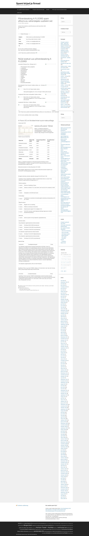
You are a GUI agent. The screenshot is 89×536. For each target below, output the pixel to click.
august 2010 (63, 410)
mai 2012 (62, 388)
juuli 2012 (63, 385)
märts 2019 (63, 318)
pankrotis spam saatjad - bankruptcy (42, 285)
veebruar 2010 (64, 420)
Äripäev (66, 533)
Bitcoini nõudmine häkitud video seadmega (64, 171)
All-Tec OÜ (38, 523)
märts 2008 (63, 456)
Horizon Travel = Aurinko (44, 527)
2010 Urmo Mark (65, 232)
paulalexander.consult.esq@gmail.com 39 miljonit (66, 200)
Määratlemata (63, 79)
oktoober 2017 (64, 340)
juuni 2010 (63, 413)
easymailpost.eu (64, 525)
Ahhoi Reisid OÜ (28, 523)
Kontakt (47, 9)
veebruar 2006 (64, 484)
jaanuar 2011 (63, 402)
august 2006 (63, 476)
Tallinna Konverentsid (56, 531)
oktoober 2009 (64, 426)
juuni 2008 (63, 451)
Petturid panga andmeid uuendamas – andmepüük (66, 133)
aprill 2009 (63, 435)
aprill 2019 (63, 316)
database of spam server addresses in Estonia (27, 285)
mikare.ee (41, 529)
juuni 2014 (63, 363)
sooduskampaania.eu (48, 531)
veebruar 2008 (64, 457)
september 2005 (64, 492)
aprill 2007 (63, 465)
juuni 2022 (63, 293)
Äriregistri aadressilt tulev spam (38, 9)
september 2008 (64, 446)
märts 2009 (63, 437)
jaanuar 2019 (63, 321)
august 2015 (63, 352)
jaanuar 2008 (63, 459)
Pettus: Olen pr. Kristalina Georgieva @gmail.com (65, 153)
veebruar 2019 (64, 319)
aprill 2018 (63, 332)
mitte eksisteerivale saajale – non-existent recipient (65, 82)
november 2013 (64, 374)
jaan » (65, 271)
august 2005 (63, 493)
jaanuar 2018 (63, 335)
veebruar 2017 (64, 344)
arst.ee (68, 523)
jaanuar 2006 (63, 486)
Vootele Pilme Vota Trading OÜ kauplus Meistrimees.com (29, 290)
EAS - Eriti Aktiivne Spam (57, 525)
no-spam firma (64, 86)
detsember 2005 (64, 487)
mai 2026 (63, 280)
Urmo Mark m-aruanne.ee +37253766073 (64, 167)
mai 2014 (63, 365)
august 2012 (63, 384)
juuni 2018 (63, 329)
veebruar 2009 (64, 438)
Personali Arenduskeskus (57, 529)
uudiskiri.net (26, 287)
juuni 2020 (63, 305)
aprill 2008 (63, 454)
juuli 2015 (63, 354)
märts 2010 (63, 418)
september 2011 (64, 395)
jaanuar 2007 (63, 470)
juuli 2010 (63, 412)
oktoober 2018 (64, 322)
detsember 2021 (64, 294)
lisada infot (63, 77)
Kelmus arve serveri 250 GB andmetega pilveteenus (66, 129)
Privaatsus (64, 241)
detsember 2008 (64, 442)
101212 (19, 523)
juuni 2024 (63, 285)
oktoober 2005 (64, 490)
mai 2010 (63, 415)
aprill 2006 (63, 481)
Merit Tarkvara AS (36, 529)
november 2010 (64, 406)
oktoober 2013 (64, 376)
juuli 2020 (63, 304)
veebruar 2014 (64, 369)
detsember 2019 (64, 310)
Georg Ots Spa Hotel (70, 525)
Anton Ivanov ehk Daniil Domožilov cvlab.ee (56, 523)
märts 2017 (63, 343)
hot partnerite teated (65, 69)
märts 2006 (63, 482)
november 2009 (64, 424)
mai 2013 (63, 377)
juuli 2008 (63, 449)
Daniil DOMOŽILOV (49, 525)
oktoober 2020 (64, 299)
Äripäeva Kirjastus (70, 533)
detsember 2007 (64, 460)
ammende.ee (43, 523)
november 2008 (64, 443)
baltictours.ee (71, 523)
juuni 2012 (63, 387)
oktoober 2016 (64, 346)
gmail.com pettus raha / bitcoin (25, 527)
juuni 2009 (63, 432)
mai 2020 (63, 307)
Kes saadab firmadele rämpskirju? (23, 9)
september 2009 (64, 428)
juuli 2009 (63, 431)
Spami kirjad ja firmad (28, 3)
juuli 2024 (63, 283)
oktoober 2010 (64, 407)
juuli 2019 (63, 315)
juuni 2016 (63, 351)
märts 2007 (63, 467)
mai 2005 (63, 495)
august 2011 (63, 396)
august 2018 (63, 326)
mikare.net (45, 529)
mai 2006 (63, 479)
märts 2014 (63, 368)
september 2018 (64, 324)
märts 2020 (63, 308)
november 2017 (64, 338)
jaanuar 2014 (63, 371)
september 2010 (64, 409)
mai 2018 (62, 330)
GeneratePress (34, 534)
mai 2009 (63, 434)
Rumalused (63, 95)
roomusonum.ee (65, 529)
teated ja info (63, 102)
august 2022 (63, 291)
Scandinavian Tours (31, 531)
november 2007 (64, 462)
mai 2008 (63, 453)
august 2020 (63, 302)
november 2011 (64, 391)
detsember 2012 (64, 379)
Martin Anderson (29, 529)
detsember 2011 (64, 390)
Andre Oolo (47, 523)
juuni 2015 (63, 355)
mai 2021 (62, 297)
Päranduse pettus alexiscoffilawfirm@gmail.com (66, 211)
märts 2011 (63, 399)
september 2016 (64, 348)
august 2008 (63, 448)
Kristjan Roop (21, 287)
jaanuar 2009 (63, 440)
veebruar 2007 (64, 468)
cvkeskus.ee (34, 525)
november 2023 (64, 286)
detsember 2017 (64, 337)
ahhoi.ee (23, 523)
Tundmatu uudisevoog (22, 505)
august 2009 (63, 429)
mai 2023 (63, 290)
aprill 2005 (63, 497)
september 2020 (64, 300)
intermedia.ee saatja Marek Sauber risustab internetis (65, 73)
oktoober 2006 (64, 475)
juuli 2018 (63, 327)
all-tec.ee (34, 523)
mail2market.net (62, 527)
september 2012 (64, 382)
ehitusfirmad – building (65, 57)
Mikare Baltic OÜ (50, 529)
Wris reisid (52, 533)
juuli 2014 (63, 362)
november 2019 (64, 311)
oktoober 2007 (64, 464)
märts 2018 (63, 333)
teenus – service (64, 104)
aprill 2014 (63, 366)
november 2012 (64, 380)
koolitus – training (64, 76)
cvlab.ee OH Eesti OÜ (41, 525)
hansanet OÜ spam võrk (66, 63)
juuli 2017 (63, 341)
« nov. (62, 271)
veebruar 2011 (64, 401)
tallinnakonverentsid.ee (64, 531)
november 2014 (64, 360)
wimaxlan (48, 533)
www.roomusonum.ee (59, 533)
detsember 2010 (64, 404)
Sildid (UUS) (19, 12)
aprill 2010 (63, 417)
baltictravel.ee (21, 525)
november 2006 (64, 473)
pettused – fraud (64, 91)
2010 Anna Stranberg (66, 230)
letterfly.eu (55, 527)
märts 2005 (63, 498)
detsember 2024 (64, 282)
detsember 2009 (64, 423)
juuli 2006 (63, 478)
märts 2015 (63, 359)
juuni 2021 (63, 296)
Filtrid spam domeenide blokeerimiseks (59, 9)
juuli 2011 (63, 398)
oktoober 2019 (64, 313)
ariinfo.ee (65, 523)
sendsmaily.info (39, 531)
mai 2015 (62, 357)
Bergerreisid (28, 525)
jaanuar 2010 (63, 421)
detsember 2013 (64, 373)
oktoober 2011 (64, 393)
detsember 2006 (64, 471)
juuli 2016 (63, 349)
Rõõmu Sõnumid (24, 531)
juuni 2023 (63, 288)
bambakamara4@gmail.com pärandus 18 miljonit (66, 207)
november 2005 (64, 489)
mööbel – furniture (64, 85)
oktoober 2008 (64, 445)
